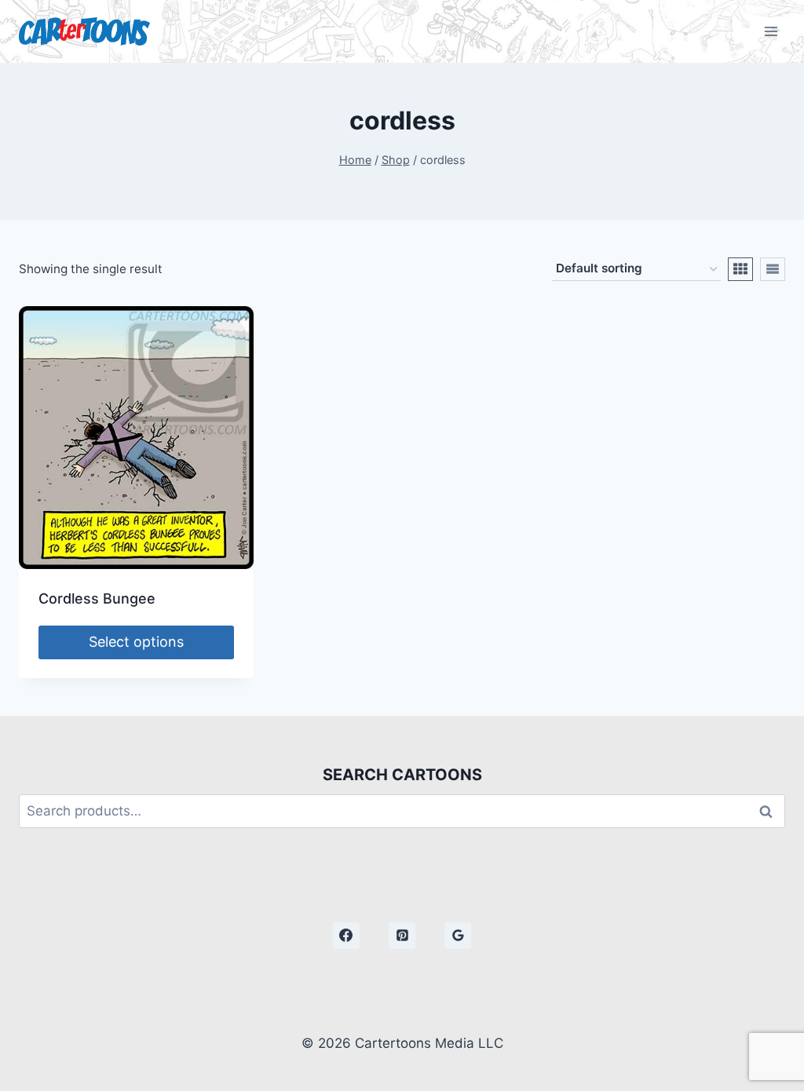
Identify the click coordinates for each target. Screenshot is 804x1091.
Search (770, 811)
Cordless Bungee (96, 598)
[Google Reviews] (457, 935)
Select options (136, 641)
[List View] (772, 269)
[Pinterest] (402, 935)
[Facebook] (346, 935)
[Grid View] (740, 269)
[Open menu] (770, 31)
